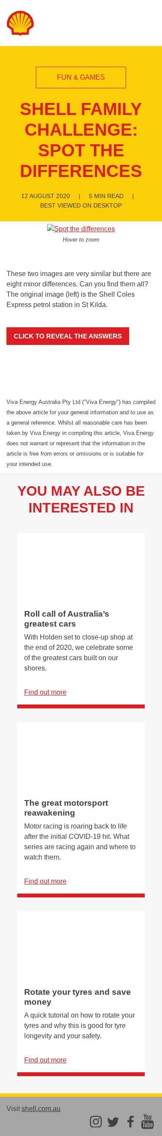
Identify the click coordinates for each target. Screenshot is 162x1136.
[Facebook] (130, 1121)
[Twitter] (113, 1121)
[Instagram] (96, 1121)
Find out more (45, 692)
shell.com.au (41, 1108)
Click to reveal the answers (68, 336)
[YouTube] (147, 1121)
